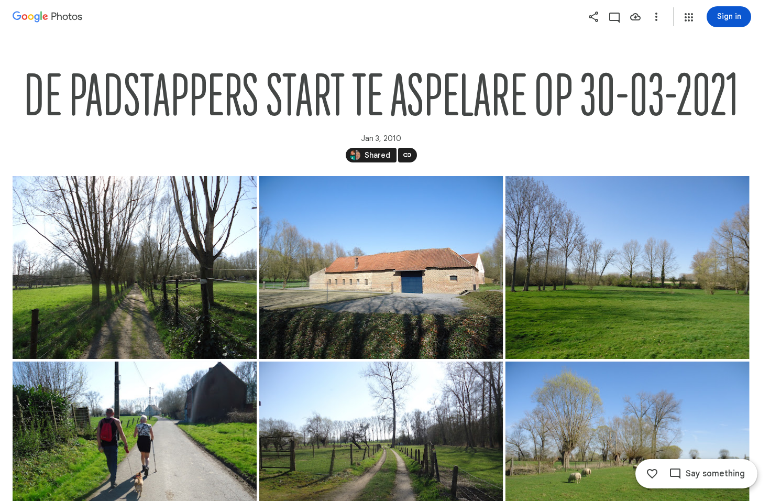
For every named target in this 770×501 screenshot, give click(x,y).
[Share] (593, 16)
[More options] (656, 16)
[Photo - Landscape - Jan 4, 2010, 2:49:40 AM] (135, 267)
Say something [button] (715, 474)
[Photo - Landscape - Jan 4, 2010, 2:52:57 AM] (381, 267)
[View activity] (614, 16)
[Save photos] (635, 16)
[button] (688, 17)
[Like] (652, 473)
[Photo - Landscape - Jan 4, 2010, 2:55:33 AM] (627, 267)
